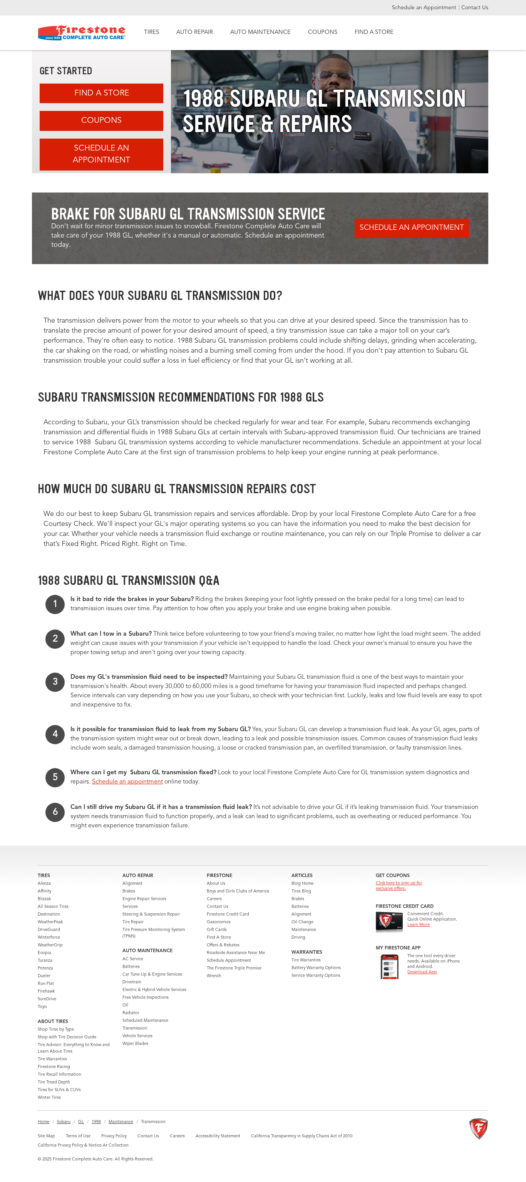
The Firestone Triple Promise (234, 968)
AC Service (132, 959)
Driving (298, 938)
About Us (216, 884)
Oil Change (302, 922)
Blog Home (302, 884)
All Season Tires (53, 907)
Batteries (131, 967)
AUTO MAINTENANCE (260, 32)
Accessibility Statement (218, 1136)
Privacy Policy (114, 1136)
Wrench (214, 976)
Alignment (132, 884)
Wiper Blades (135, 1044)
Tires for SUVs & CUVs (59, 1090)
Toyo (42, 1007)
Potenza (45, 968)
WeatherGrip (50, 945)
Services (130, 907)
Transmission (134, 1028)
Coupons (101, 121)
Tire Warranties (52, 1059)
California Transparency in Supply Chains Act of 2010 (301, 1136)
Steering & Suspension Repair (151, 914)
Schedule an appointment (127, 782)
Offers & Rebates (223, 945)
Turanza (45, 961)
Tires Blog (301, 891)
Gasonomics (219, 922)
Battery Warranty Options (316, 968)
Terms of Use (78, 1136)
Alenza (44, 884)
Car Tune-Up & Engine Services (152, 975)
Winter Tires (49, 1098)
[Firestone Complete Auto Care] (82, 32)
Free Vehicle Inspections (145, 998)
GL (81, 1122)
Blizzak (44, 899)
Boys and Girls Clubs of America (238, 891)
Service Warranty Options (315, 976)
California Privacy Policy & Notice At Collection (83, 1145)
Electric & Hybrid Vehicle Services (154, 990)
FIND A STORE (374, 32)
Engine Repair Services (144, 899)
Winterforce (49, 938)
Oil (125, 1005)
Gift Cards (217, 930)
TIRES (151, 32)
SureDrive (47, 999)
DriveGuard (49, 930)
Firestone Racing (54, 1067)
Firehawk (46, 991)
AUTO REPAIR (194, 32)
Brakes (128, 891)
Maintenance (303, 930)
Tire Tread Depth (54, 1082)
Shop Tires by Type (56, 1030)
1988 (96, 1122)
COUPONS (322, 32)
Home (43, 1122)
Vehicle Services (137, 1036)
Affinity (44, 891)
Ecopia (44, 953)
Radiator (130, 1013)
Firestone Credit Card (228, 914)
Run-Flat (46, 984)
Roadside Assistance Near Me (236, 953)
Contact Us (474, 7)
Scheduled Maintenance (145, 1021)
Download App (422, 972)
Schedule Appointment (229, 961)
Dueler (44, 976)
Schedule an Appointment (425, 7)
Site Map (46, 1136)
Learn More (418, 925)
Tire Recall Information (59, 1075)
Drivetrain (131, 982)
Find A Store (101, 93)
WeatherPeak (50, 922)
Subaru (63, 1122)
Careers (214, 899)
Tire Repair (133, 922)
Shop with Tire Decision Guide (67, 1037)
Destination (49, 914)
